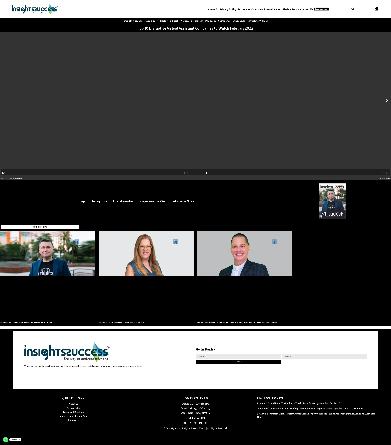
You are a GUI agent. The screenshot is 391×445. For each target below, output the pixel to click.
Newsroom (224, 20)
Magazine (150, 20)
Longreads (238, 20)
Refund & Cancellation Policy (281, 9)
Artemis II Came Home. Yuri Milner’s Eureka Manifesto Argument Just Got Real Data (300, 403)
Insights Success (132, 20)
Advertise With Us (257, 20)
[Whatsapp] (5, 439)
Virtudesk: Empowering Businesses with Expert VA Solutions (26, 322)
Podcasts (210, 20)
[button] (352, 9)
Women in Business (191, 20)
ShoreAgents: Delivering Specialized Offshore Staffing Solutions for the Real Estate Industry (237, 322)
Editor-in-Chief (169, 20)
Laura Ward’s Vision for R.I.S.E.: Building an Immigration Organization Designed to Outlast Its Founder (310, 408)
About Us (213, 9)
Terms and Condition (250, 9)
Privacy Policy (228, 9)
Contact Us (306, 9)
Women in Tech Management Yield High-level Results (121, 322)
